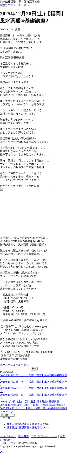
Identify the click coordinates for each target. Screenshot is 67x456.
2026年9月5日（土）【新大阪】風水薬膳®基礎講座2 (30, 401)
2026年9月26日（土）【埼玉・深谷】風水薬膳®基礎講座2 (33, 408)
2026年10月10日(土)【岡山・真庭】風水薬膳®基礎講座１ (33, 405)
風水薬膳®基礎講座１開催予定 (24, 427)
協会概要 (23, 436)
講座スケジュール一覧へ (14, 5)
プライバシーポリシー (44, 436)
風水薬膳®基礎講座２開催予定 (24, 424)
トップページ (8, 436)
